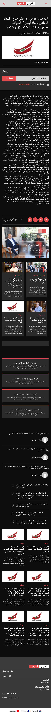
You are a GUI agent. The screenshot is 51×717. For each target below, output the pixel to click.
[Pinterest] (35, 219)
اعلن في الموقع (7, 671)
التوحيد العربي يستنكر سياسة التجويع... (25, 410)
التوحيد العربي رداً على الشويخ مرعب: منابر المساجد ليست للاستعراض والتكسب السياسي (28, 450)
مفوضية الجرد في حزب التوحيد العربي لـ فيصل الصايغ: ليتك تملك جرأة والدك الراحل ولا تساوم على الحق (38, 632)
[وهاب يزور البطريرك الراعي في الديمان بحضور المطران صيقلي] (36, 267)
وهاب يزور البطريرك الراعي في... (25, 363)
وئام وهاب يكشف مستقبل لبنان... (25, 394)
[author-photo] (45, 440)
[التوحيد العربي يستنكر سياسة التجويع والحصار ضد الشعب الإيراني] (13, 306)
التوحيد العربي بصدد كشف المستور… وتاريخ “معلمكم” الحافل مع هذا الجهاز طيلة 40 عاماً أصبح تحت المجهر (26, 467)
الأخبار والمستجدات (39, 276)
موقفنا (37, 33)
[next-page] (44, 231)
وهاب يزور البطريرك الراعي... (34, 244)
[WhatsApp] (30, 219)
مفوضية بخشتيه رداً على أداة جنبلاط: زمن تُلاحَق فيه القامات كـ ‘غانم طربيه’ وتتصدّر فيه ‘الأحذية (13, 592)
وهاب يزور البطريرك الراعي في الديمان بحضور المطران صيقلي (37, 281)
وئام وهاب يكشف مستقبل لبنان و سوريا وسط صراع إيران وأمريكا (38, 320)
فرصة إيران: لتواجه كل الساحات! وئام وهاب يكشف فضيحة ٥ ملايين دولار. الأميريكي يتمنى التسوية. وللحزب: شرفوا (13, 283)
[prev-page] (40, 231)
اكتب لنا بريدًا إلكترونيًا (10, 697)
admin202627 (36, 440)
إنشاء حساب (6, 676)
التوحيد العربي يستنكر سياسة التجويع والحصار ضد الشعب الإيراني (13, 320)
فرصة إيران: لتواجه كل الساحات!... (25, 378)
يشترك (11, 78)
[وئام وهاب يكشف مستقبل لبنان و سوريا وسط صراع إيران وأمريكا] (36, 306)
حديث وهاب (18, 276)
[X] (40, 219)
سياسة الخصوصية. (24, 84)
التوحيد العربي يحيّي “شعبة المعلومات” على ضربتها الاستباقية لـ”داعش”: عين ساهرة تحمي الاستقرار (14, 632)
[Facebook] (46, 219)
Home (45, 33)
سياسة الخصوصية (9, 693)
